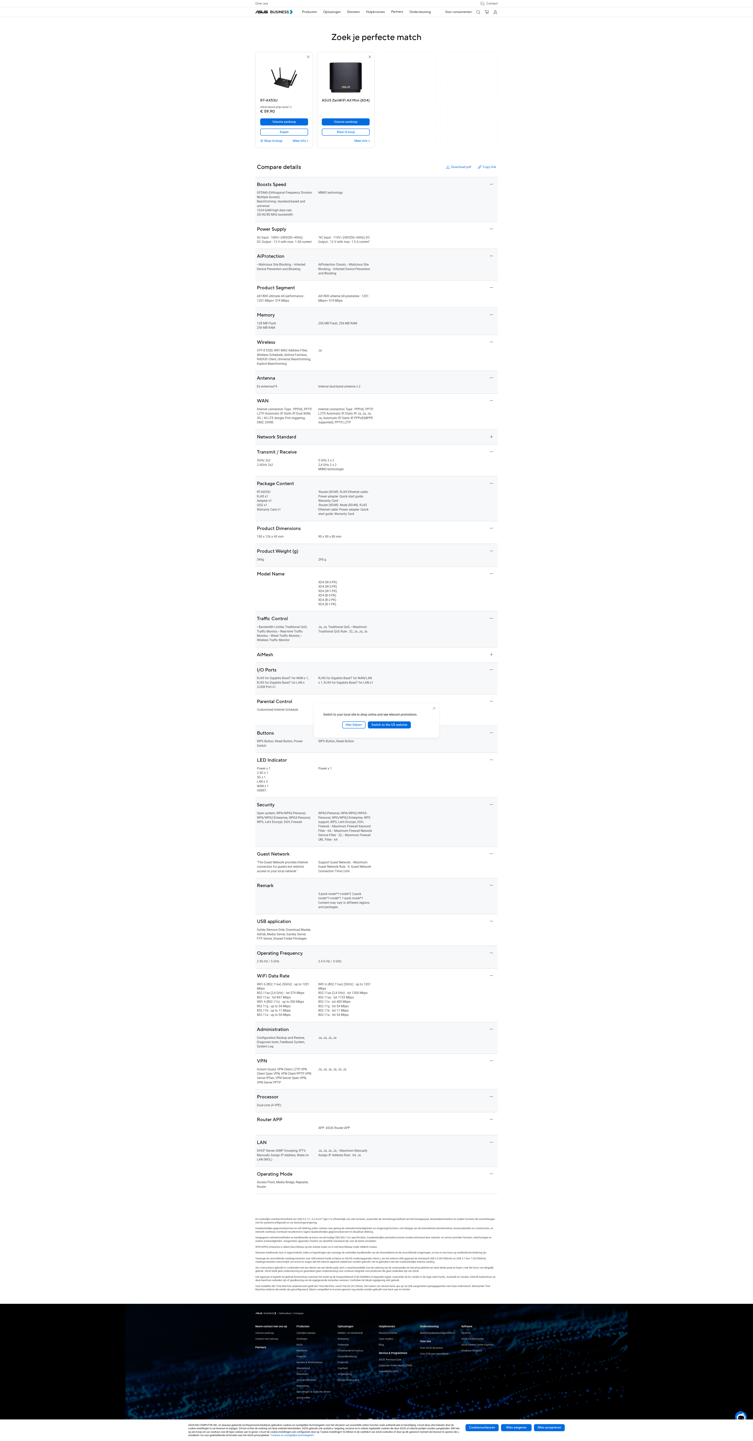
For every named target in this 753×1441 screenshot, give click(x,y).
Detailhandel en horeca (350, 1350)
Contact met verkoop (266, 1338)
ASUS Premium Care (390, 1359)
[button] (478, 12)
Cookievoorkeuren (482, 1427)
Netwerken (302, 1385)
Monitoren (302, 1350)
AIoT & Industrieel (306, 1379)
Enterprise (343, 1338)
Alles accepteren (549, 1427)
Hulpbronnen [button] (375, 12)
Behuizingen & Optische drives (313, 1391)
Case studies (386, 1338)
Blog (381, 1344)
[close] (434, 708)
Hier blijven (354, 725)
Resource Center (388, 1332)
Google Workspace (348, 1379)
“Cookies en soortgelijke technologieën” (292, 1435)
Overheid (342, 1368)
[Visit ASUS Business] (266, 1313)
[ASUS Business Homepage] (274, 12)
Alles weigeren (516, 1427)
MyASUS (466, 1332)
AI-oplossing (345, 1374)
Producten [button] (309, 12)
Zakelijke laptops (306, 1332)
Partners (260, 1347)
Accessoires (303, 1397)
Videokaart (302, 1374)
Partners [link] (397, 12)
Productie (343, 1362)
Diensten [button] (353, 12)
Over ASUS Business (431, 1347)
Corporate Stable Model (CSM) (395, 1365)
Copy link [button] (489, 167)
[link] (284, 132)
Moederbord (303, 1368)
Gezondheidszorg (347, 1356)
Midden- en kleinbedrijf (350, 1332)
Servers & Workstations (309, 1362)
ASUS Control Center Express (477, 1344)
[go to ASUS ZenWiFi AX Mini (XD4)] (346, 78)
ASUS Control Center (472, 1338)
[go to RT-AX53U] (284, 78)
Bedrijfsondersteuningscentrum (437, 1332)
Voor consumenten (458, 12)
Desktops (301, 1338)
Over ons (261, 3)
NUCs (299, 1344)
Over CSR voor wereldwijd (434, 1353)
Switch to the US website (389, 725)
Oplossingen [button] (332, 12)
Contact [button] (492, 3)
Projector (301, 1356)
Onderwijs (343, 1344)
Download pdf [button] (461, 167)
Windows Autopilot (471, 1350)
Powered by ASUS (389, 1371)
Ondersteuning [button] (420, 12)
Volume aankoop (264, 1332)
